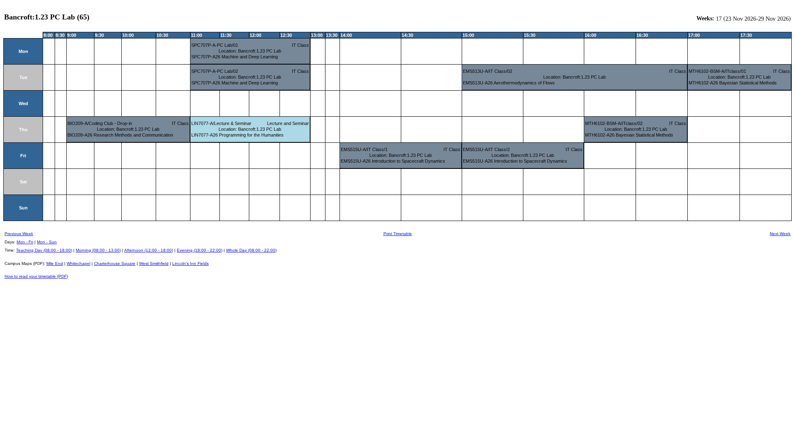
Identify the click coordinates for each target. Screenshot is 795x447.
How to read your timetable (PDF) (36, 276)
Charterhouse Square (114, 263)
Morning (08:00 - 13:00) (98, 250)
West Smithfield (154, 263)
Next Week (780, 233)
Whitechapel (78, 263)
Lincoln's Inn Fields (190, 263)
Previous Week (19, 233)
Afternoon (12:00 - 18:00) (148, 250)
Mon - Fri (25, 242)
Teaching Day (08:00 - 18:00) (44, 250)
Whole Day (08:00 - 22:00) (251, 250)
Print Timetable (397, 233)
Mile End (54, 263)
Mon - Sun (47, 242)
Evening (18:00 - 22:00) (199, 250)
